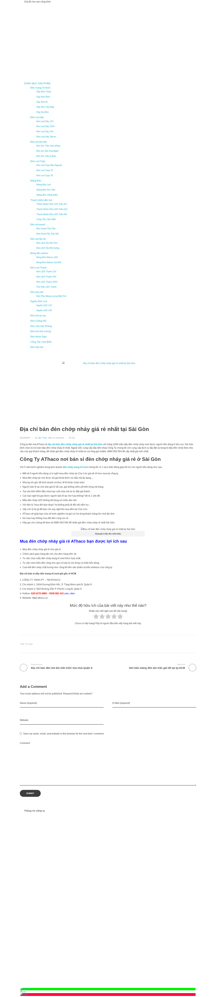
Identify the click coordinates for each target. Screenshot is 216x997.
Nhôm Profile (165, 874)
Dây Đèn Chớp (43, 91)
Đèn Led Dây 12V (44, 121)
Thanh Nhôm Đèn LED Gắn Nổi (51, 214)
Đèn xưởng (166, 877)
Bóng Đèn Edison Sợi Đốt (48, 262)
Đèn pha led (36, 292)
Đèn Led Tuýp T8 (44, 175)
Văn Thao (42, 438)
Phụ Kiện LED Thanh (46, 287)
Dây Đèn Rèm (43, 96)
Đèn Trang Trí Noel (40, 87)
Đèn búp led (36, 347)
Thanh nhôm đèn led (41, 200)
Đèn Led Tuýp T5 (44, 170)
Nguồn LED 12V (44, 305)
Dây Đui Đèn (42, 112)
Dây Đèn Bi (41, 102)
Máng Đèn (35, 180)
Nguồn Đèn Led (38, 301)
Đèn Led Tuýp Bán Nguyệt (49, 165)
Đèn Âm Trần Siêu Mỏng (48, 145)
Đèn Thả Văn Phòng (41, 326)
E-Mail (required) (121, 703)
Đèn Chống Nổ (38, 321)
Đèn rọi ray (179, 874)
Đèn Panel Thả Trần (46, 228)
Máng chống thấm (160, 870)
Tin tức (72, 438)
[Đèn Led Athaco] (61, 42)
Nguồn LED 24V (44, 310)
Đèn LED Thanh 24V (46, 276)
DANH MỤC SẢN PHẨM (37, 83)
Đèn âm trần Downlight (47, 151)
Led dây (178, 863)
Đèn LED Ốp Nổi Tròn (46, 243)
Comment (25, 743)
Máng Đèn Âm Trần (45, 189)
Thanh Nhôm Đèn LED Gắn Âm (51, 204)
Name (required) (28, 703)
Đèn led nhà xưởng (40, 331)
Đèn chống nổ (178, 867)
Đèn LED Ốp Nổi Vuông (47, 248)
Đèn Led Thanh (38, 267)
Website (24, 720)
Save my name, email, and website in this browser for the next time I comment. (63, 733)
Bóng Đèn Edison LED (47, 257)
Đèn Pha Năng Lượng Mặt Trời (51, 296)
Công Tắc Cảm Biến (46, 219)
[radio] (96, 617)
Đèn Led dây (37, 117)
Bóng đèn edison (39, 253)
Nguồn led (179, 877)
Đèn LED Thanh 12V (46, 271)
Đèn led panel (37, 224)
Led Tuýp (165, 867)
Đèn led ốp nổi (38, 239)
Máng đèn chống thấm (47, 195)
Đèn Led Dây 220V (45, 126)
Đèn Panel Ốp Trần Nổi (47, 233)
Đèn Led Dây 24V (44, 131)
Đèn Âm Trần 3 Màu (46, 156)
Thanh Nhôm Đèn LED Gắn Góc (52, 209)
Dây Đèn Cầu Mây (45, 107)
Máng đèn (176, 870)
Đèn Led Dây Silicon (46, 136)
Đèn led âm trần (38, 142)
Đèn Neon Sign (38, 336)
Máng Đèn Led (43, 184)
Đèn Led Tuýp (37, 161)
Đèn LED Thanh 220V (46, 282)
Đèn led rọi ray (38, 315)
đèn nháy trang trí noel (75, 467)
